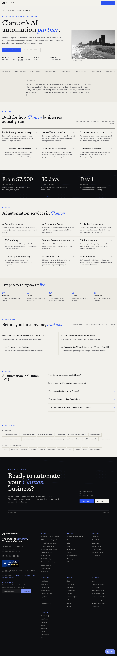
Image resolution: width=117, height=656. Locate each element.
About (85, 3)
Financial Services (46, 594)
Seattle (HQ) (45, 616)
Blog (93, 581)
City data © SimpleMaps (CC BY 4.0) (51, 648)
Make (68, 543)
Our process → (110, 286)
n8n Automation (42, 439)
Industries (45, 3)
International (45, 635)
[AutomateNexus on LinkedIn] (3, 556)
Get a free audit (31, 50)
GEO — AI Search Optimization (51, 540)
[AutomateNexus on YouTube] (14, 556)
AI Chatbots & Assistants (49, 549)
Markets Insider (68, 71)
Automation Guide (98, 584)
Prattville (33, 449)
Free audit (102, 501)
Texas (43, 625)
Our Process (96, 555)
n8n (68, 540)
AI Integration (45, 555)
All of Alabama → (95, 449)
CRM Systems (71, 562)
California (44, 622)
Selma (85, 449)
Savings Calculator (98, 590)
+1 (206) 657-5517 (9, 549)
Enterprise (95, 543)
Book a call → (108, 3)
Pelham (70, 449)
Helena (78, 449)
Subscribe (26, 591)
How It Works (96, 549)
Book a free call (11, 50)
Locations (11, 10)
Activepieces (71, 549)
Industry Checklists (98, 603)
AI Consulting (61, 435)
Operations (95, 537)
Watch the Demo (97, 552)
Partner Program (72, 597)
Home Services (46, 600)
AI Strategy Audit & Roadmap (50, 537)
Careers (69, 594)
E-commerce (45, 587)
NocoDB (69, 552)
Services (35, 3)
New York (44, 628)
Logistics (44, 597)
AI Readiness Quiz (98, 594)
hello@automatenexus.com (11, 551)
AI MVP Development (47, 559)
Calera (5, 449)
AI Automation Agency (28, 435)
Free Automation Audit (99, 597)
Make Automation (28, 439)
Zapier (69, 546)
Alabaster (42, 449)
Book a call (87, 501)
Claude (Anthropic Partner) (75, 537)
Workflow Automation (90, 439)
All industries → (46, 603)
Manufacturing (45, 590)
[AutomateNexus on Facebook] (18, 556)
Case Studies (64, 3)
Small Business (97, 540)
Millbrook (24, 449)
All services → (45, 571)
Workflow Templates (98, 600)
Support (69, 606)
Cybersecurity (45, 568)
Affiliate (69, 600)
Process (54, 3)
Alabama (19, 10)
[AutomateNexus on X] (7, 556)
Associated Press (38, 71)
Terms (106, 648)
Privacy (99, 648)
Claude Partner (97, 546)
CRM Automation (95, 435)
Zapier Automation (106, 439)
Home (3, 10)
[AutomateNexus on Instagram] (10, 556)
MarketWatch (53, 71)
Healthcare (44, 581)
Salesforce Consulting (57, 439)
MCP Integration (72, 559)
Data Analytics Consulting (11, 439)
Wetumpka (61, 449)
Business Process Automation (77, 435)
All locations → (45, 638)
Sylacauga (51, 449)
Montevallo (14, 449)
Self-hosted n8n (72, 555)
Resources (76, 3)
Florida (43, 632)
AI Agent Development (10, 435)
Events (69, 603)
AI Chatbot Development (45, 435)
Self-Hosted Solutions (73, 439)
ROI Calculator (96, 587)
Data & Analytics (46, 565)
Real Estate (44, 584)
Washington (44, 619)
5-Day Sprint (96, 606)
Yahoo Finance (23, 71)
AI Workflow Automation (48, 543)
